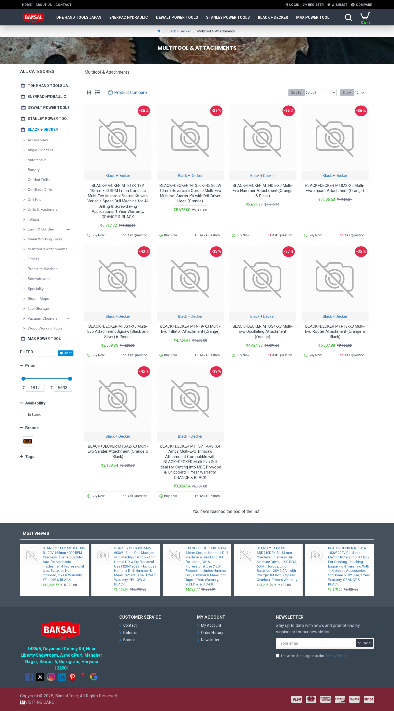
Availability (35, 403)
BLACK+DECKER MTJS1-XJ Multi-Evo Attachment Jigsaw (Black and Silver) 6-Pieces (117, 331)
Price (30, 365)
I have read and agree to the (313, 656)
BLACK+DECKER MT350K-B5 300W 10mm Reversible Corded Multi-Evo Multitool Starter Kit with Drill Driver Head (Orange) (190, 193)
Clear (68, 353)
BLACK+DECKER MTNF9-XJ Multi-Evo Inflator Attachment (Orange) (190, 329)
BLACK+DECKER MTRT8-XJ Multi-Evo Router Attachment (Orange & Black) (335, 331)
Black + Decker (179, 31)
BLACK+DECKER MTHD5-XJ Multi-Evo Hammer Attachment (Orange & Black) (263, 190)
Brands (32, 427)
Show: (347, 92)
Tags (29, 456)
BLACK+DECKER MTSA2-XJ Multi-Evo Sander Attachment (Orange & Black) (118, 451)
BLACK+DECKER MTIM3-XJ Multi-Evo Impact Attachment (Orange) (335, 188)
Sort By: (296, 92)
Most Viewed (36, 533)
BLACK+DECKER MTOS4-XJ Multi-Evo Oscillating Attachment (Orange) (263, 331)
